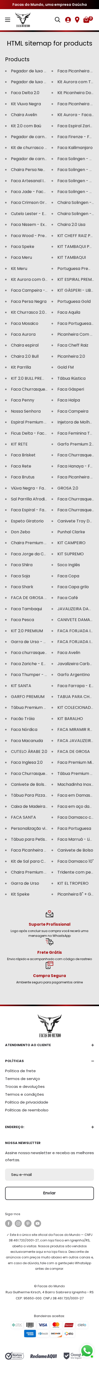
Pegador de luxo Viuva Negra (39, 82)
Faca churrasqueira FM (34, 653)
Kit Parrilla (21, 367)
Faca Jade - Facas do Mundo (40, 192)
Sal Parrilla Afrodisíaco (33, 499)
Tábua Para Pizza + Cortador (39, 795)
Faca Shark (22, 587)
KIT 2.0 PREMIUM (27, 631)
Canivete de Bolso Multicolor (39, 784)
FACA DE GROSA (73, 751)
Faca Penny (22, 400)
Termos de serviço (22, 1078)
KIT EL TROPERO (73, 883)
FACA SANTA (23, 817)
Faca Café (67, 598)
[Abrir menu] (7, 20)
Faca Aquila (68, 312)
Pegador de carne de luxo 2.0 (40, 137)
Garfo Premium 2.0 (76, 444)
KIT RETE (19, 444)
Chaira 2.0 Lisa (71, 224)
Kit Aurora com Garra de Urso (40, 279)
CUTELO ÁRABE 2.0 (29, 751)
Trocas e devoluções (25, 1086)
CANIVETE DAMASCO (78, 620)
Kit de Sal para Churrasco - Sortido (45, 861)
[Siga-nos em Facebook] (8, 1223)
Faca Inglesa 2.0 (27, 762)
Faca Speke (22, 246)
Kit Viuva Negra (26, 104)
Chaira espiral (25, 345)
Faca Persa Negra (28, 301)
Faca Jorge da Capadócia (36, 554)
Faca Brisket (23, 455)
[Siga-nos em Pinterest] (27, 1223)
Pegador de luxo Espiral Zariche (42, 71)
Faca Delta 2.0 (25, 93)
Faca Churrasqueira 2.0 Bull (38, 389)
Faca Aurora (23, 334)
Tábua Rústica (71, 378)
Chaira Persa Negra (30, 170)
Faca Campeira (72, 411)
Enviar (49, 1193)
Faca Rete (21, 466)
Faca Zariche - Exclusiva (35, 664)
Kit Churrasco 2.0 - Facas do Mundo (46, 312)
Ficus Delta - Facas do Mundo (40, 433)
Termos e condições (24, 1094)
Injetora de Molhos (75, 422)
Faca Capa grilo (73, 587)
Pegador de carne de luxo (36, 159)
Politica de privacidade (26, 1102)
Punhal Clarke (71, 532)
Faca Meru (21, 257)
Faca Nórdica (24, 729)
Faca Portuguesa (74, 828)
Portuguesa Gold (74, 301)
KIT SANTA (21, 686)
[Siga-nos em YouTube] (37, 1223)
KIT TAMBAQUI (71, 257)
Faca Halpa (68, 400)
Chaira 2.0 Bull (25, 356)
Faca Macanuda (27, 741)
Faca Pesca (22, 620)
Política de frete (20, 1070)
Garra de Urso (25, 883)
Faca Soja (20, 576)
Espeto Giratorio (27, 521)
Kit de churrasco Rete (32, 148)
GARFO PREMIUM (27, 697)
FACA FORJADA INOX (78, 631)
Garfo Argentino (73, 675)
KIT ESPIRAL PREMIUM (78, 279)
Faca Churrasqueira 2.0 (34, 773)
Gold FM (65, 367)
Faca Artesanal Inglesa (34, 181)
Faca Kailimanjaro (75, 148)
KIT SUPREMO (70, 554)
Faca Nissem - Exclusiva (34, 224)
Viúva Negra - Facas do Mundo (41, 488)
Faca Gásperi (70, 389)
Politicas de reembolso (26, 1110)
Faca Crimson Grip (29, 202)
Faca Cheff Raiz (72, 345)
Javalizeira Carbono (77, 664)
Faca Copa (68, 576)
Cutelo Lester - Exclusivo (35, 214)
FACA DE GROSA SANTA (34, 598)
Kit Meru (19, 268)
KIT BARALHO (70, 719)
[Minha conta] (68, 19)
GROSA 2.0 (67, 488)
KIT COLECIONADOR (77, 707)
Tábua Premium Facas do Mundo (43, 707)
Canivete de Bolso (75, 850)
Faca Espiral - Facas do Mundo (41, 510)
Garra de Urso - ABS (31, 642)
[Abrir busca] (57, 20)
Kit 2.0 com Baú (26, 126)
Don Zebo (20, 532)
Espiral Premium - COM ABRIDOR (43, 422)
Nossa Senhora (26, 411)
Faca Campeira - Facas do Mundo (45, 290)
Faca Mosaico (24, 323)
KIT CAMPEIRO (71, 543)
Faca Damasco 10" (75, 861)
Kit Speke (20, 894)
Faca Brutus (23, 477)
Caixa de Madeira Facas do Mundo (45, 806)
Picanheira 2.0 (71, 356)
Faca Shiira (21, 565)
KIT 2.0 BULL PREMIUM (32, 378)
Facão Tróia (23, 719)
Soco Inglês (68, 565)
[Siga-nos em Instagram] (18, 1223)
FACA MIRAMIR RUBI (76, 729)
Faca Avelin (68, 653)
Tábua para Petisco (30, 839)
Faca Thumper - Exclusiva (36, 675)
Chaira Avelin (24, 115)
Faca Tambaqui (26, 609)
